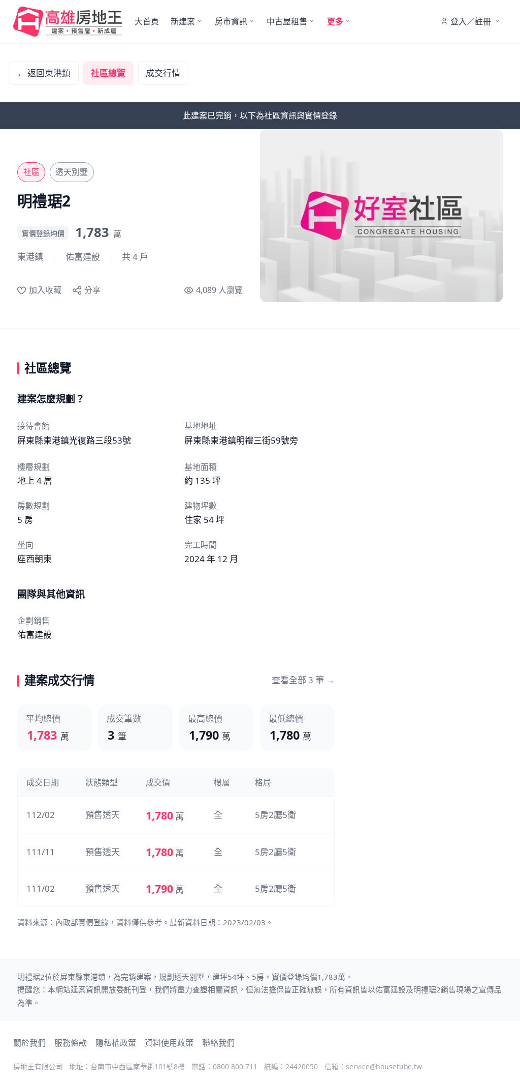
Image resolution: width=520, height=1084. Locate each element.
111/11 (40, 852)
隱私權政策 (115, 1042)
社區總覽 (108, 73)
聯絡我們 (218, 1042)
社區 (31, 172)
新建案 (183, 21)
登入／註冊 (470, 21)
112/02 (40, 815)
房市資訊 (231, 21)
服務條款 (70, 1042)
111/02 (40, 888)
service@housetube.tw (384, 1066)
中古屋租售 (287, 21)
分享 (92, 290)
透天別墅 (71, 172)
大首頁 (147, 21)
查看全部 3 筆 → (303, 680)
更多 (335, 21)
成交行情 (163, 73)
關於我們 (29, 1042)
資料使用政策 (169, 1042)
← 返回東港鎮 (44, 73)
